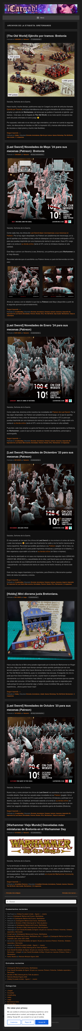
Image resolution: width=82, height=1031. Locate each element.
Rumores (25, 884)
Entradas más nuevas (69, 893)
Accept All (42, 1022)
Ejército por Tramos (14, 109)
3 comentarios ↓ (34, 597)
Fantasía (47, 312)
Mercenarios (27, 443)
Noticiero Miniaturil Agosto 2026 (29, 956)
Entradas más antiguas (12, 893)
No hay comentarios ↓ (37, 154)
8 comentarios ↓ (36, 333)
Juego (9, 999)
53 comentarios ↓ (36, 833)
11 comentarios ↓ (36, 39)
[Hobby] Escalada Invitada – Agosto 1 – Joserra (32, 914)
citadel (42, 694)
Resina (38, 314)
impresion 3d (11, 314)
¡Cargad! (10, 991)
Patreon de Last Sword (61, 412)
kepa (25, 597)
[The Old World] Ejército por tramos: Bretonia (36, 36)
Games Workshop (58, 135)
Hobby (17, 135)
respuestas (19, 137)
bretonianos (36, 135)
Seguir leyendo (13, 133)
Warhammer (65, 314)
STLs (42, 314)
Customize (14, 1022)
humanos (59, 312)
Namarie (26, 39)
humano (53, 312)
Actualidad (18, 884)
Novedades (26, 314)
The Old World (68, 135)
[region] (27, 1015)
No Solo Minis (11, 1004)
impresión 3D (66, 312)
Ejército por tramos (46, 135)
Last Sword (18, 314)
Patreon (32, 314)
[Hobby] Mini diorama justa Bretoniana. (32, 594)
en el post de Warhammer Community (59, 874)
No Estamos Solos (13, 1002)
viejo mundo (10, 137)
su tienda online (28, 244)
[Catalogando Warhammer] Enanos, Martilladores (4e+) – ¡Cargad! (27, 936)
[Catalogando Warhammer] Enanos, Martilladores (28, 916)
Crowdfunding (19, 312)
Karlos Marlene (12, 956)
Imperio (64, 582)
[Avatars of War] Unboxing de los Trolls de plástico (31, 923)
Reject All (28, 1022)
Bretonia (29, 135)
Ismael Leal (11, 934)
